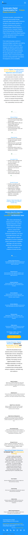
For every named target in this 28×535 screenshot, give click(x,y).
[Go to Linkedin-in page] (14, 530)
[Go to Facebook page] (8, 530)
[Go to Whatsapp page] (18, 530)
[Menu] (25, 2)
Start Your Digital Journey (14, 207)
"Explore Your (13, 527)
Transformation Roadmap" (19, 527)
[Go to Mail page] (21, 530)
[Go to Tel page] (4, 530)
